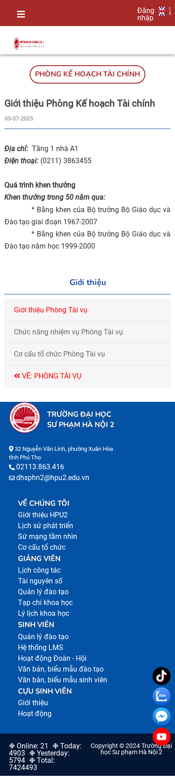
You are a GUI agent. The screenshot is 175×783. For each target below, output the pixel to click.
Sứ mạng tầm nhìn (47, 536)
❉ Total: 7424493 (32, 764)
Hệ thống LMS (40, 647)
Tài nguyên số (40, 581)
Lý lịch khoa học (43, 613)
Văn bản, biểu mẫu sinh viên (62, 680)
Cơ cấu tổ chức (42, 547)
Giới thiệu (33, 702)
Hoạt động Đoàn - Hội (52, 658)
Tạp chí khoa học (45, 602)
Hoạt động (35, 713)
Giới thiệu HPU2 (43, 515)
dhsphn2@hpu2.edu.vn (52, 477)
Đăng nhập (145, 14)
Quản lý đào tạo (43, 591)
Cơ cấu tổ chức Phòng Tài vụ (59, 354)
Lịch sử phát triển (45, 525)
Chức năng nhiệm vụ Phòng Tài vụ (68, 332)
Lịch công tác (39, 570)
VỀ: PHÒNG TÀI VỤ (50, 376)
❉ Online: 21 (28, 746)
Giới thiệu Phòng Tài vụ (51, 310)
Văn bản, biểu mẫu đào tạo (61, 669)
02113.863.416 (40, 467)
